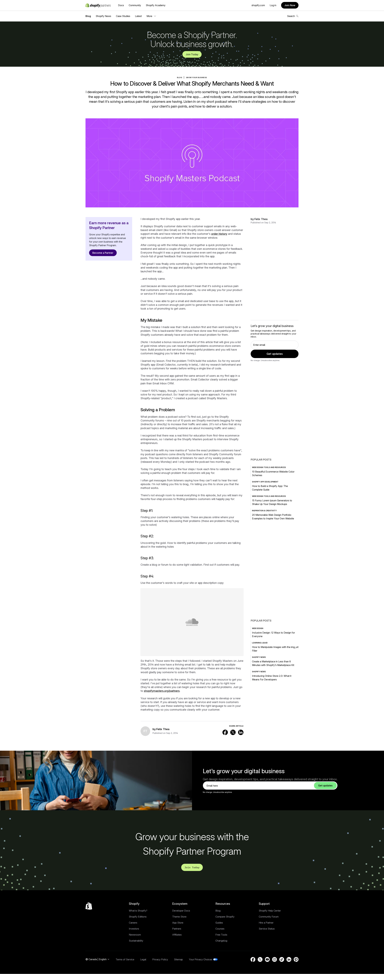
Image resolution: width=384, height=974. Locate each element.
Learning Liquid (260, 643)
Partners (176, 928)
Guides (219, 922)
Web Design (257, 628)
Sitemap (178, 959)
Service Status (267, 928)
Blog (88, 16)
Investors (134, 928)
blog (179, 77)
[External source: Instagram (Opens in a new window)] (274, 959)
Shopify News (103, 16)
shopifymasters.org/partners (162, 690)
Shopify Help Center (270, 910)
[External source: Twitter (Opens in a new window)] (233, 732)
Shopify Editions (138, 916)
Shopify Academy (155, 5)
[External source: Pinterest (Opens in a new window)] (296, 959)
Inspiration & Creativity (264, 510)
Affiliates (177, 934)
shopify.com (258, 5)
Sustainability (136, 940)
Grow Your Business (196, 77)
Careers (133, 922)
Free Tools (221, 934)
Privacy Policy (160, 959)
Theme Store (179, 916)
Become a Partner (102, 252)
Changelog (221, 940)
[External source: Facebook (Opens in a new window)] (225, 732)
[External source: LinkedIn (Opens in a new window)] (240, 732)
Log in (273, 5)
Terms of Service (125, 959)
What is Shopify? (138, 910)
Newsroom (135, 934)
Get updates (275, 353)
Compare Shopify (224, 916)
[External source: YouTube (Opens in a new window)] (267, 959)
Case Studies (123, 16)
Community (135, 5)
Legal (143, 959)
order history (219, 233)
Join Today (192, 54)
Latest (138, 16)
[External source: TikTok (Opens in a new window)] (281, 959)
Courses (219, 928)
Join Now (289, 5)
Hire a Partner (266, 922)
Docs (121, 5)
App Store (177, 922)
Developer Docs (181, 910)
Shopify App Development (265, 482)
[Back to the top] (89, 906)
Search (291, 16)
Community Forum (269, 916)
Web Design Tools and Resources (269, 467)
